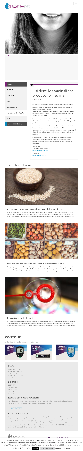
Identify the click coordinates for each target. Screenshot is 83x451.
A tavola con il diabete (17, 375)
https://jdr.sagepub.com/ (40, 150)
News (10, 84)
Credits (11, 393)
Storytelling (10, 95)
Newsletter (12, 387)
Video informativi (15, 124)
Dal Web (9, 119)
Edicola (11, 377)
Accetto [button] (36, 448)
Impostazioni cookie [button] (47, 448)
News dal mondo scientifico (15, 113)
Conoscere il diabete (16, 369)
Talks (8, 101)
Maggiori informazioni (63, 448)
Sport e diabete (12, 107)
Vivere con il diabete (16, 371)
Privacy (11, 391)
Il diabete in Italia (15, 373)
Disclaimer (12, 389)
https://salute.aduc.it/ (39, 155)
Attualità (10, 89)
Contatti (11, 385)
